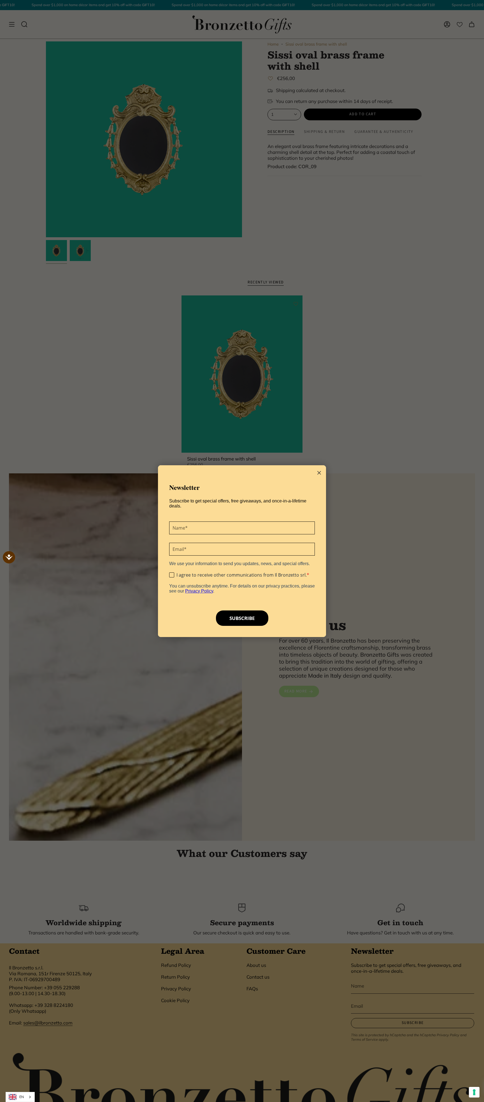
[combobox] (20, 1097)
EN (21, 1097)
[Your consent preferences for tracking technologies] (474, 1092)
